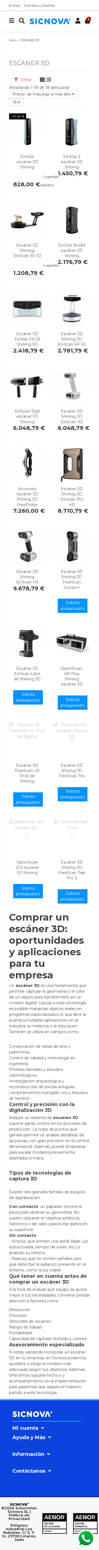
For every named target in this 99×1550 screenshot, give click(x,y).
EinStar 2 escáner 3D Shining (72, 162)
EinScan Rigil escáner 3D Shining (27, 416)
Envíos (14, 5)
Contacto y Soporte (39, 5)
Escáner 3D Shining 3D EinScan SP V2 (72, 339)
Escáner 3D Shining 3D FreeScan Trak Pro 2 (71, 870)
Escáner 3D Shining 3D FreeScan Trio (72, 770)
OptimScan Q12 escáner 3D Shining (27, 867)
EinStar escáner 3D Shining (27, 162)
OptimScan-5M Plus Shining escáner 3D (71, 676)
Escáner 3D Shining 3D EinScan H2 (72, 416)
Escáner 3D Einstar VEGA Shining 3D (27, 339)
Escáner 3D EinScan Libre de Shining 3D (27, 673)
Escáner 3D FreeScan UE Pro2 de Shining (27, 773)
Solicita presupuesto (73, 605)
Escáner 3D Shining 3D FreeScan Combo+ (72, 579)
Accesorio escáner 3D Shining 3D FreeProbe (27, 496)
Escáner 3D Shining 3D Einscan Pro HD (72, 496)
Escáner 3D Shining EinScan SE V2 (27, 250)
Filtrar (25, 79)
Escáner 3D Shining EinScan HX (27, 577)
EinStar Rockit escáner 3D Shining (72, 250)
